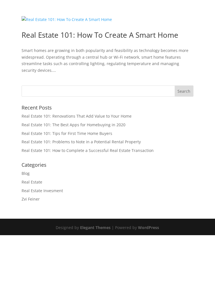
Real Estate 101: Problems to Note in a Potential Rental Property (81, 141)
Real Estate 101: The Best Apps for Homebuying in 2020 (73, 124)
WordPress (148, 227)
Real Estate (32, 182)
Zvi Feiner (31, 199)
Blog (26, 173)
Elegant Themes (95, 227)
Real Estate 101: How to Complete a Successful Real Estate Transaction (88, 150)
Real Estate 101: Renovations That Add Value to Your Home (77, 116)
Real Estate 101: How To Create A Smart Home (100, 35)
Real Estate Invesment (42, 190)
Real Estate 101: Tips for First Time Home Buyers (67, 133)
